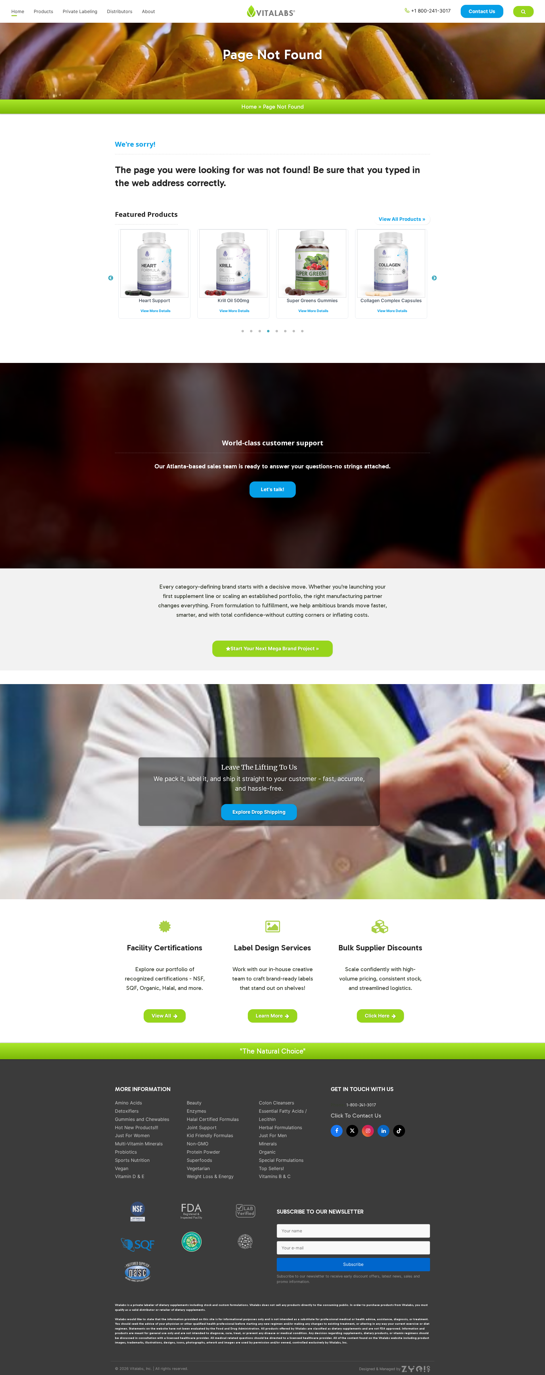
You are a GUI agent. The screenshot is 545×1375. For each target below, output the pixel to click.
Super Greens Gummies (233, 300)
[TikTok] (399, 1131)
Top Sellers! (271, 1168)
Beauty (194, 1103)
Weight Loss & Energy (210, 1176)
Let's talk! (272, 489)
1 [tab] (243, 331)
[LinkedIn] (383, 1131)
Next (434, 278)
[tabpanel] (154, 278)
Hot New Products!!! (136, 1127)
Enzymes (196, 1111)
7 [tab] (294, 331)
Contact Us (482, 11)
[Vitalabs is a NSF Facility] (137, 1211)
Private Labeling (80, 11)
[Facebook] (337, 1131)
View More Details (156, 311)
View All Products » (402, 219)
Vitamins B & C (275, 1176)
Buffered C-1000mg (391, 300)
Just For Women (132, 1135)
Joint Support (202, 1127)
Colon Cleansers (276, 1103)
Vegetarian (198, 1168)
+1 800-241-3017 (430, 11)
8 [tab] (302, 331)
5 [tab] (277, 331)
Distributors (119, 11)
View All (161, 1016)
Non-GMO (197, 1143)
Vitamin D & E (129, 1176)
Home (17, 11)
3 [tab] (260, 331)
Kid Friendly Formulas (210, 1135)
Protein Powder (203, 1152)
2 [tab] (251, 331)
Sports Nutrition (132, 1160)
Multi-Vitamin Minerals (139, 1143)
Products (43, 11)
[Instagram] (368, 1131)
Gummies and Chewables (142, 1119)
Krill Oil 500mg (154, 300)
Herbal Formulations (280, 1127)
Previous (111, 278)
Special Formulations (281, 1160)
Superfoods (199, 1160)
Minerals (268, 1143)
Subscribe (353, 1264)
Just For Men (273, 1135)
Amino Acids (128, 1103)
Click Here (377, 1016)
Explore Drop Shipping (259, 812)
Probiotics (126, 1152)
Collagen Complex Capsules (312, 300)
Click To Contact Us (356, 1115)
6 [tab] (285, 331)
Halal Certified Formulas (213, 1119)
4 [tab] (268, 331)
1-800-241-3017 (361, 1105)
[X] (352, 1131)
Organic (267, 1152)
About (148, 11)
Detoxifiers (127, 1111)
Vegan (121, 1168)
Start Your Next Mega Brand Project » (274, 648)
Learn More (269, 1016)
